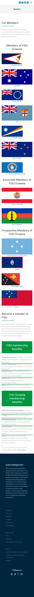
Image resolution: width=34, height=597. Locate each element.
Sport (7, 536)
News (7, 549)
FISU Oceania (21, 450)
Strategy (8, 519)
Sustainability (10, 525)
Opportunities (10, 533)
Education (9, 539)
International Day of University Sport (17, 552)
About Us (8, 510)
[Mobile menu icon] (31, 3)
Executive (9, 513)
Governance (9, 522)
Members (9, 516)
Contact (8, 560)
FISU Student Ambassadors (14, 542)
